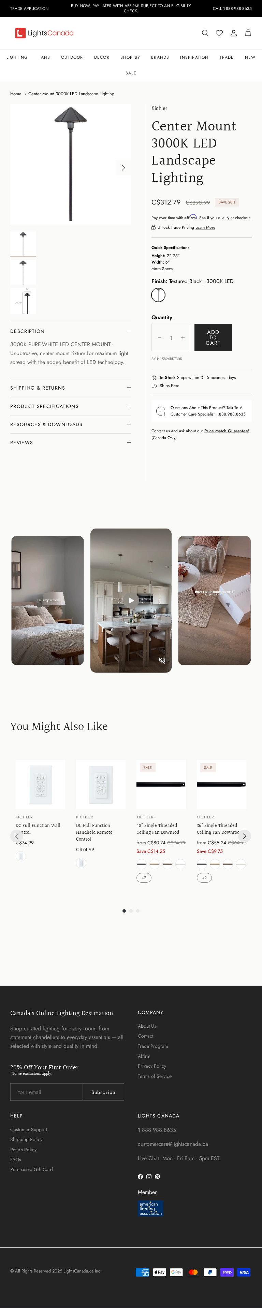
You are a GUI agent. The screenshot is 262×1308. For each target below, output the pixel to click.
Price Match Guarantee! (226, 431)
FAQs (15, 1159)
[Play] (131, 600)
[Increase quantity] (185, 337)
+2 (144, 878)
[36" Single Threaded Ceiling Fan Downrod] (221, 784)
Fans (44, 57)
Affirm (144, 1056)
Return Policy (23, 1149)
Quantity (161, 317)
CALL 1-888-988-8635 (232, 8)
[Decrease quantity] (158, 337)
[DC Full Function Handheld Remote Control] (101, 784)
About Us (147, 1026)
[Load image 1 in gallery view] (70, 164)
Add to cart (213, 337)
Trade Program (153, 1046)
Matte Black (141, 864)
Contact (145, 1035)
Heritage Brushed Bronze (167, 864)
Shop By (130, 57)
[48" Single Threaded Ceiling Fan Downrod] (161, 784)
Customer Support (28, 1129)
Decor (102, 57)
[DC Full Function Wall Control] (40, 784)
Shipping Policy (26, 1139)
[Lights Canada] (44, 33)
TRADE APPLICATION (29, 8)
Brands (160, 57)
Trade (227, 57)
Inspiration (194, 57)
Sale (131, 73)
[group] (40, 822)
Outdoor (72, 57)
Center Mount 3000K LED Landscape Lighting (71, 93)
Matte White (180, 864)
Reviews (21, 442)
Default (21, 856)
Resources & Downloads (46, 424)
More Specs (162, 269)
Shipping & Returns (38, 387)
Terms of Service (155, 1076)
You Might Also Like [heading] (59, 727)
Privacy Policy (152, 1066)
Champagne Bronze (154, 864)
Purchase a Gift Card (31, 1169)
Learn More (205, 227)
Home (15, 93)
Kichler (159, 108)
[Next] (244, 836)
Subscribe (103, 1092)
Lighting (17, 57)
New (250, 57)
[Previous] (16, 836)
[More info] (240, 378)
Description (27, 331)
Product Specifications (44, 406)
